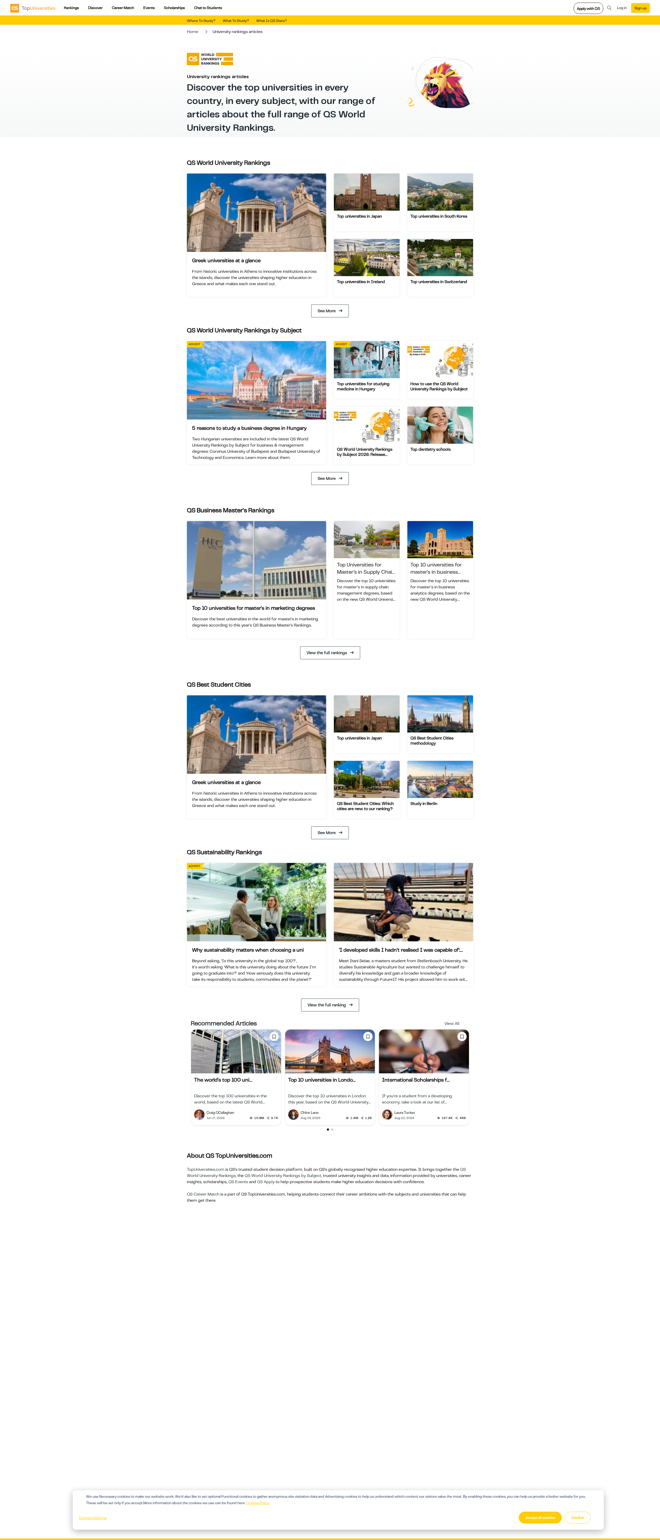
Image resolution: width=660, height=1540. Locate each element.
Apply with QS (588, 8)
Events (149, 7)
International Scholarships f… (416, 1080)
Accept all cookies (540, 1517)
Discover (95, 7)
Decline (578, 1517)
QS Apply (266, 1181)
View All (451, 1023)
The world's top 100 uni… (223, 1080)
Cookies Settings (93, 1518)
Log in (622, 7)
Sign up (640, 8)
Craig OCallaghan (220, 1112)
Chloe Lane (310, 1112)
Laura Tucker (404, 1112)
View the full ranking (327, 1005)
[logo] (32, 8)
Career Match (123, 7)
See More (327, 311)
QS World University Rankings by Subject (283, 1175)
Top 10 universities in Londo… (322, 1080)
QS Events (238, 1181)
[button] (328, 1130)
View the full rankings (327, 652)
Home (192, 31)
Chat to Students (208, 7)
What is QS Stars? (271, 20)
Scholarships (174, 7)
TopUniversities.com (205, 1169)
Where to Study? (201, 20)
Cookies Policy (257, 1503)
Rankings (71, 7)
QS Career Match (203, 1194)
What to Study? (236, 20)
